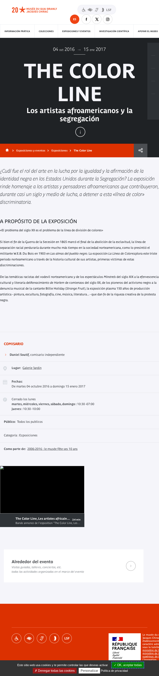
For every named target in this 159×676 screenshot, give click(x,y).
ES (74, 19)
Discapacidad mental (54, 638)
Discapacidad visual (29, 638)
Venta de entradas (153, 49)
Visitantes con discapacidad (97, 9)
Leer (8, 520)
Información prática (17, 31)
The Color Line (83, 150)
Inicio (6, 150)
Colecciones (46, 31)
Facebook (86, 19)
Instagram (107, 19)
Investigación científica (114, 31)
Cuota (140, 150)
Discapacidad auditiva (42, 638)
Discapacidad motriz (16, 638)
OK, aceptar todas (129, 665)
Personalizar (89, 670)
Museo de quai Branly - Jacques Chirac (39, 10)
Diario (153, 74)
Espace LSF (67, 638)
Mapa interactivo (153, 100)
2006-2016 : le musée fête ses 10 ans (52, 449)
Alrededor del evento (73, 565)
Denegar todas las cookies (56, 670)
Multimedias (153, 87)
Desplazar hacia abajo (80, 132)
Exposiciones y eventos (76, 31)
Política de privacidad (114, 670)
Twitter (97, 19)
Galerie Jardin (31, 368)
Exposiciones (59, 150)
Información (153, 62)
